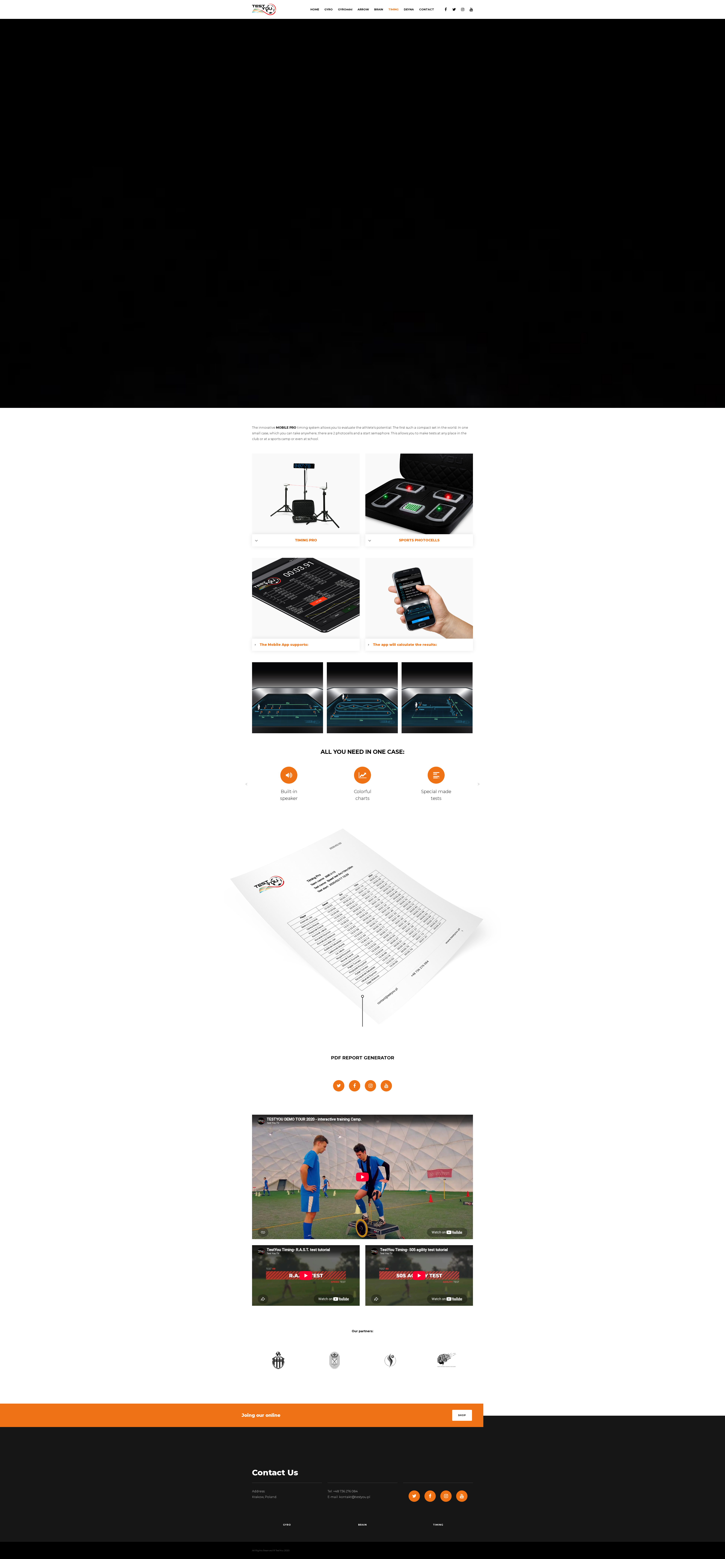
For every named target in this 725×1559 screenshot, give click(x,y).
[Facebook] (443, 9)
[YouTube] (468, 9)
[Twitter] (451, 9)
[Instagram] (460, 9)
